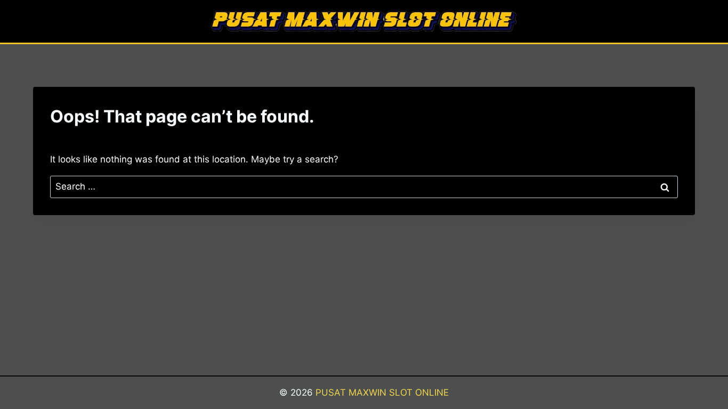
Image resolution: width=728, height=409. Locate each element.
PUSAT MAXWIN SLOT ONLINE (382, 392)
